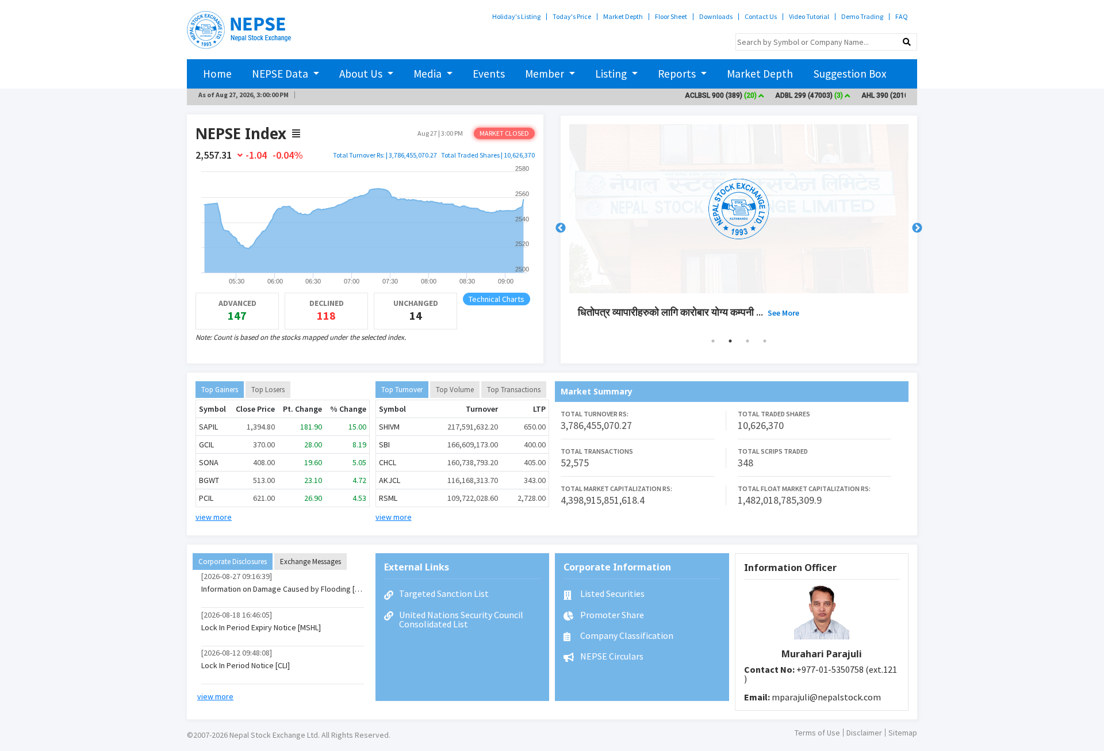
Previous (560, 228)
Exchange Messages (310, 561)
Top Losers (268, 389)
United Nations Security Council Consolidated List (461, 619)
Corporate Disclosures (232, 561)
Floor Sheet (671, 16)
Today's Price (572, 16)
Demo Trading (862, 16)
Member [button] (545, 74)
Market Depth (623, 16)
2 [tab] (730, 341)
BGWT (209, 480)
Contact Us (761, 16)
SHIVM (389, 427)
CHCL (387, 462)
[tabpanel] (738, 228)
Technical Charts (496, 299)
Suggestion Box (850, 74)
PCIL (206, 498)
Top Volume (455, 389)
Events (489, 74)
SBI (384, 444)
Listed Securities (611, 593)
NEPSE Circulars (610, 656)
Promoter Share (611, 614)
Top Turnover (402, 389)
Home (217, 74)
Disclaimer (864, 732)
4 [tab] (764, 341)
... (790, 312)
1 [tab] (713, 341)
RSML (388, 498)
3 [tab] (747, 341)
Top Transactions (513, 389)
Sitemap (902, 732)
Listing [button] (612, 74)
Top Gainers (219, 389)
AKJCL (389, 480)
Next (917, 228)
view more (213, 517)
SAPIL (208, 427)
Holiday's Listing (516, 16)
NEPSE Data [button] (281, 74)
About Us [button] (362, 74)
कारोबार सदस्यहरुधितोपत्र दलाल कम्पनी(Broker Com (703, 312)
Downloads (716, 16)
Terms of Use (817, 732)
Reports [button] (678, 74)
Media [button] (428, 74)
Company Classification (625, 635)
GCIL (206, 444)
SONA (208, 462)
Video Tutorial (809, 16)
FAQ (901, 16)
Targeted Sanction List (444, 593)
